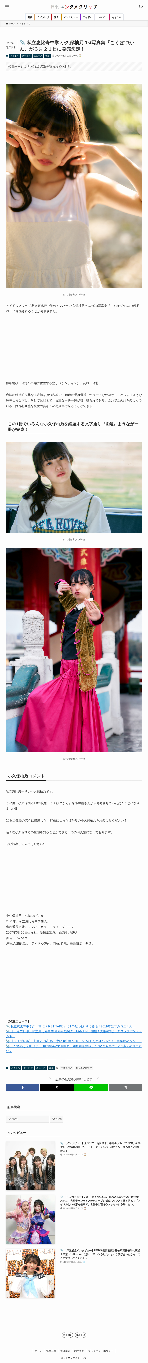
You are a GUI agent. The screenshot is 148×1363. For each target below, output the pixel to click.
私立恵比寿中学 (84, 1068)
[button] (23, 1087)
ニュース (38, 56)
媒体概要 (65, 1351)
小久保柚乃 (66, 1068)
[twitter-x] (64, 1335)
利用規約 (79, 1351)
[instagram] (70, 1335)
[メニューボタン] (6, 6)
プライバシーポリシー (100, 1351)
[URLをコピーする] (125, 1087)
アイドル (14, 56)
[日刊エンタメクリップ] (74, 6)
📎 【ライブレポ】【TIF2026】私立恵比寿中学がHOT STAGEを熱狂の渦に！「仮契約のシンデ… (74, 1041)
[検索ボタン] (141, 6)
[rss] (77, 1335)
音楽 (47, 56)
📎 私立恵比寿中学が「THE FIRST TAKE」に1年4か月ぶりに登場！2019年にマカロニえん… (70, 1026)
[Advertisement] (74, 347)
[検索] (83, 1335)
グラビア (26, 56)
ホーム (38, 1351)
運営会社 (51, 1351)
